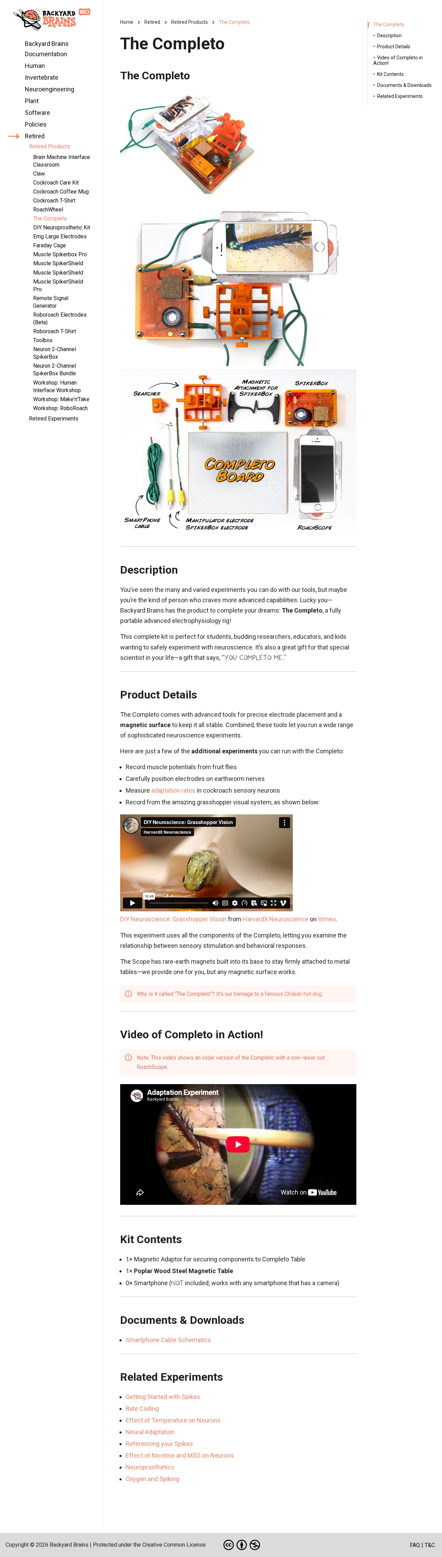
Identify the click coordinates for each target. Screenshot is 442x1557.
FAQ (415, 1545)
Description (389, 35)
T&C (430, 1545)
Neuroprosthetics (150, 1467)
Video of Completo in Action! (398, 60)
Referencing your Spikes (159, 1443)
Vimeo (327, 919)
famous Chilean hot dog (293, 994)
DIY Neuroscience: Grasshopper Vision (173, 919)
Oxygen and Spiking (152, 1478)
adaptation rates (173, 790)
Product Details (393, 46)
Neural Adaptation (150, 1432)
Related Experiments (400, 96)
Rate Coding (142, 1408)
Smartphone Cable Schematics (168, 1339)
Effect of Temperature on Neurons (173, 1420)
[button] (26, 66)
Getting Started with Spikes (163, 1396)
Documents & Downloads (404, 85)
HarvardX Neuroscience (275, 919)
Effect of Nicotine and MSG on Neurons (180, 1455)
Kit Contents (390, 74)
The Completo (388, 24)
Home (126, 22)
